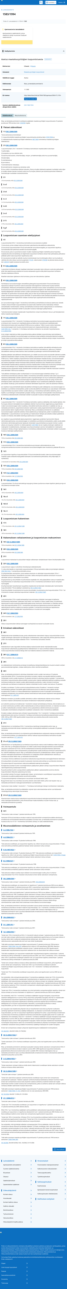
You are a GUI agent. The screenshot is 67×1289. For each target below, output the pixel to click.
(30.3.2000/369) (11, 132)
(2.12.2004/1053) (6, 331)
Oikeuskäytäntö (9, 1190)
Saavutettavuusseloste (8, 1275)
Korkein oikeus (8, 1194)
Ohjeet (3, 1263)
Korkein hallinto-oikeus (10, 1202)
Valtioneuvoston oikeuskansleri (47, 1169)
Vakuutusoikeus (8, 1218)
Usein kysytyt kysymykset (9, 1267)
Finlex (5, 21)
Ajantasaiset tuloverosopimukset (47, 1190)
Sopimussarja (41, 1186)
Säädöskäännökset (9, 1180)
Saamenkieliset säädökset (11, 1184)
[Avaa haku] (41, 2)
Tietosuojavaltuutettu (44, 1173)
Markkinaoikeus (8, 1210)
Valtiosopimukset (44, 1182)
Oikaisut (5, 1177)
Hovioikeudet (7, 1198)
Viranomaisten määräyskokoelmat (48, 1165)
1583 (25, 21)
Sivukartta (4, 1279)
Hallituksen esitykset (45, 1199)
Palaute (3, 1271)
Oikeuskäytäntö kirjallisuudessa (13, 1222)
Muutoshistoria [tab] (20, 115)
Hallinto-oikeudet (8, 1206)
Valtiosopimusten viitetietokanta (47, 1194)
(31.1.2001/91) (14, 695)
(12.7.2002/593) (12, 473)
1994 (20, 21)
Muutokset (6, 1173)
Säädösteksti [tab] (7, 115)
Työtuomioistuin (8, 1214)
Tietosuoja (4, 1283)
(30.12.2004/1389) (13, 542)
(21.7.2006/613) (12, 655)
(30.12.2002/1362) (36, 588)
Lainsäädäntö (8, 10)
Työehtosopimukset (43, 1177)
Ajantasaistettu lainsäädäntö (12, 1165)
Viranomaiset (42, 1161)
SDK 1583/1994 (28, 105)
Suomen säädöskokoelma (11, 1169)
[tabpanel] (33, 632)
